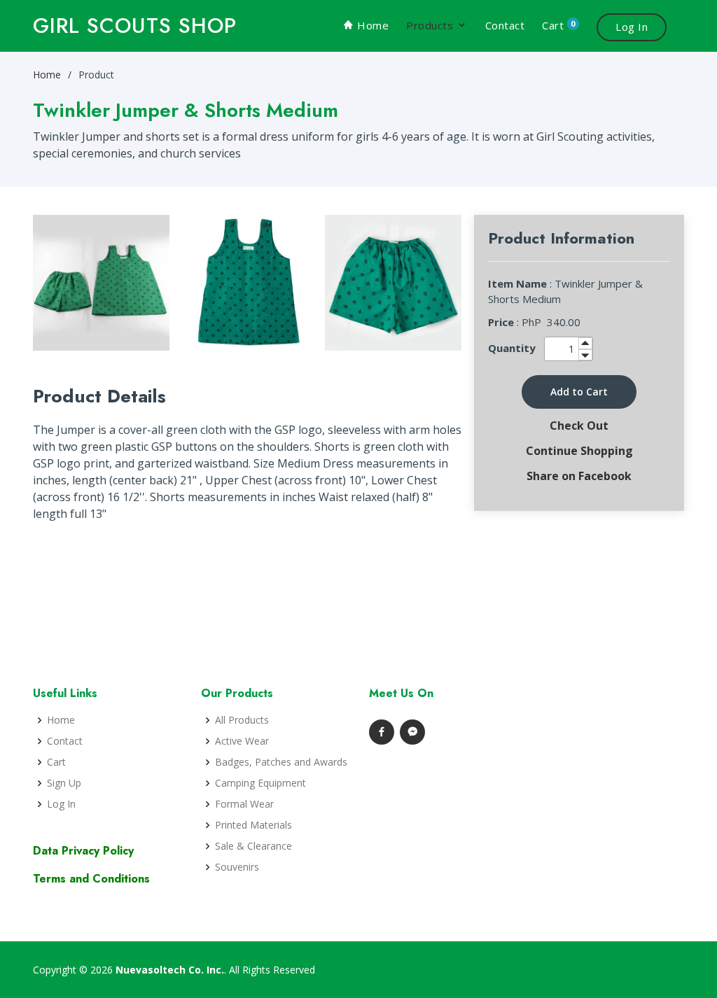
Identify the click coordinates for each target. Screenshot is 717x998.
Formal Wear (244, 804)
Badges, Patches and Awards (281, 762)
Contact (505, 25)
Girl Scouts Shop (135, 25)
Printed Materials (253, 825)
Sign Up (64, 783)
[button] (579, 392)
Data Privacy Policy (83, 851)
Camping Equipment (260, 783)
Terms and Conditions (91, 879)
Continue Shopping (579, 450)
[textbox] (568, 349)
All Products (242, 720)
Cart (559, 25)
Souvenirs (237, 867)
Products (429, 25)
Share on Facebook (579, 476)
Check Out (579, 425)
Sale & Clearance (253, 846)
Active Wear (242, 741)
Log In (631, 27)
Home (371, 25)
